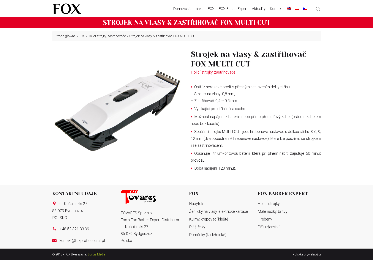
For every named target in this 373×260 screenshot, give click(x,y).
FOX (211, 8)
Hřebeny (265, 219)
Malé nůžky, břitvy (273, 211)
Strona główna (65, 36)
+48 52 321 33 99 (74, 229)
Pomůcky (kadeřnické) (207, 234)
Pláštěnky (197, 227)
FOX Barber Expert (233, 8)
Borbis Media (96, 254)
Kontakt (276, 8)
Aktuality (259, 8)
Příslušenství (268, 227)
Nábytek (196, 203)
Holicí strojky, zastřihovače (107, 36)
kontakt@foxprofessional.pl (82, 240)
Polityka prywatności (306, 254)
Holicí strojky (269, 203)
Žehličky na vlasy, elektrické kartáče (218, 211)
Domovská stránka (188, 8)
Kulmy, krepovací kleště (208, 219)
